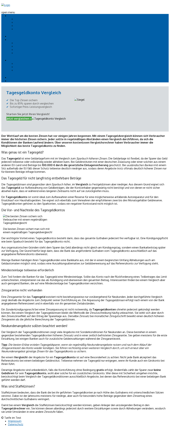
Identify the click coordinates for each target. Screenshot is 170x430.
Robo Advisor (22, 70)
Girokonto (21, 22)
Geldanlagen (16, 60)
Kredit (12, 36)
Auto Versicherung (25, 52)
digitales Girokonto (26, 25)
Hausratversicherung (27, 46)
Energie (12, 80)
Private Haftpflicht (25, 43)
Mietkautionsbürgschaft (29, 29)
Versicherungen (17, 39)
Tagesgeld (21, 63)
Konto (12, 15)
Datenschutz (15, 424)
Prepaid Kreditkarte (26, 19)
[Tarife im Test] (5, 5)
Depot (18, 66)
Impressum (14, 421)
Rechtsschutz (22, 49)
